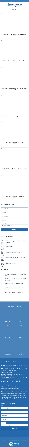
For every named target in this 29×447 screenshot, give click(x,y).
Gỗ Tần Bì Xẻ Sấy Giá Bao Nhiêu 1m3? (14, 288)
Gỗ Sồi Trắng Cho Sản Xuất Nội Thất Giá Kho (16, 278)
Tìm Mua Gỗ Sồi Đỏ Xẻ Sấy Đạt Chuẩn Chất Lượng (15, 275)
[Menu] (2, 4)
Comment (7, 280)
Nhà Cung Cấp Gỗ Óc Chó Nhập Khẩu (14, 283)
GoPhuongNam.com (15, 440)
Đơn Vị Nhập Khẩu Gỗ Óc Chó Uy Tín (14, 292)
